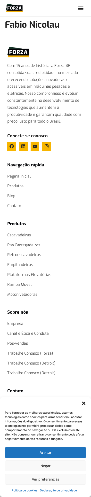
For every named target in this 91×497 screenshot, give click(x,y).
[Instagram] (46, 146)
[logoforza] (18, 52)
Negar (45, 466)
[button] (83, 403)
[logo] (14, 8)
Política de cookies (24, 490)
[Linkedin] (23, 146)
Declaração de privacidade (58, 490)
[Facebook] (11, 146)
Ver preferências (45, 479)
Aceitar (45, 452)
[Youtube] (35, 146)
